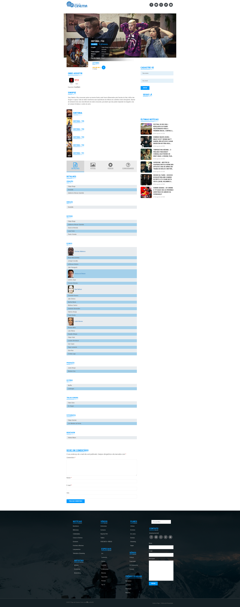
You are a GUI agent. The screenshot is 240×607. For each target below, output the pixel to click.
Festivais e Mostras (78, 545)
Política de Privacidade (167, 603)
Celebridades (76, 534)
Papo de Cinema (75, 602)
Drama (107, 54)
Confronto (104, 557)
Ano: (92, 56)
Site (68, 493)
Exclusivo (75, 541)
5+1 (102, 553)
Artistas (76, 565)
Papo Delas (104, 577)
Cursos (103, 561)
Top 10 (103, 584)
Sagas (132, 545)
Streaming (133, 541)
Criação (93, 47)
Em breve (132, 530)
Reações (128, 592)
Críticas (132, 526)
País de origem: (95, 58)
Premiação (128, 589)
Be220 (92, 602)
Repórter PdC (104, 534)
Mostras (103, 573)
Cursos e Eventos (77, 538)
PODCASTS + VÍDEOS (106, 541)
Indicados (128, 585)
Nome (69, 478)
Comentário (71, 458)
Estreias (132, 538)
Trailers (102, 538)
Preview (103, 581)
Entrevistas (77, 569)
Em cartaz (133, 534)
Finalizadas (133, 561)
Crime (103, 54)
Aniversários (77, 573)
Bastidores (76, 526)
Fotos (93, 168)
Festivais (103, 565)
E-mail (69, 485)
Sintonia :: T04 (97, 41)
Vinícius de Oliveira (80, 274)
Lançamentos (76, 549)
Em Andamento (134, 565)
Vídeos (110, 168)
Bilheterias (76, 530)
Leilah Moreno (79, 321)
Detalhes (75, 168)
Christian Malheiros (80, 251)
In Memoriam (104, 569)
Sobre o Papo (156, 603)
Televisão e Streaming (79, 553)
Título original (95, 52)
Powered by (71, 87)
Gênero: (93, 54)
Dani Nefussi (78, 289)
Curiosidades (128, 168)
